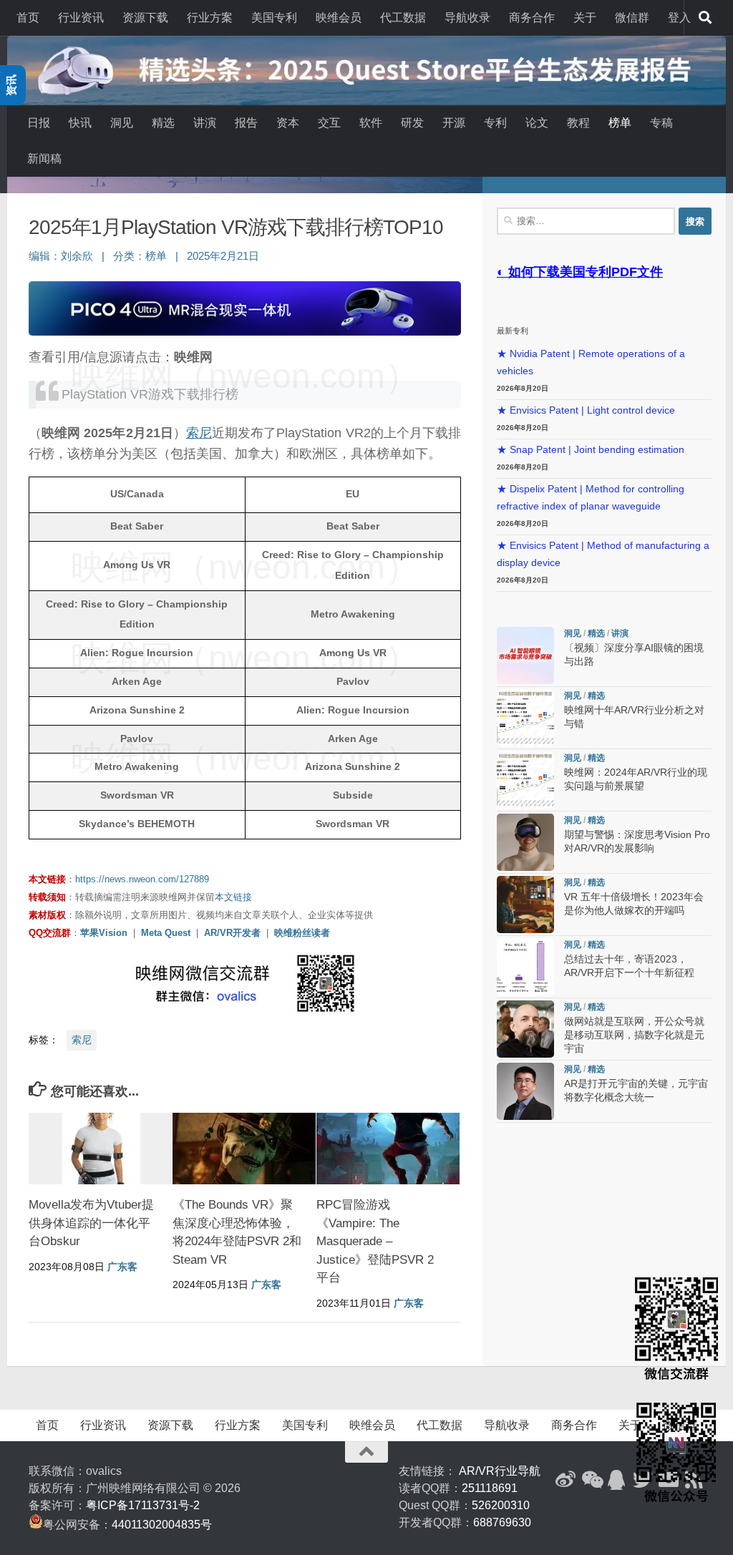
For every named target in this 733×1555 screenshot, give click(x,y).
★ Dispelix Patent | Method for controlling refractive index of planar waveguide (590, 498)
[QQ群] (617, 1480)
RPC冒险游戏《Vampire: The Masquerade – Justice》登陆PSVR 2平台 (375, 1241)
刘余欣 (77, 256)
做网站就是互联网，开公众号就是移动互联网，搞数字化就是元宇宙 (634, 1035)
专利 (495, 123)
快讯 (80, 123)
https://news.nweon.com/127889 (142, 879)
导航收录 (467, 17)
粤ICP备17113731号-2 (143, 1505)
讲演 (204, 123)
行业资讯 (81, 17)
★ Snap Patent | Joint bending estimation (590, 449)
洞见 (121, 123)
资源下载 (145, 17)
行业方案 (210, 17)
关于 (584, 17)
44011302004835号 (162, 1525)
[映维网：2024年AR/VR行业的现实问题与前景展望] (525, 780)
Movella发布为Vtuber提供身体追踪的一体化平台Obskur (91, 1223)
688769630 (502, 1522)
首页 (27, 17)
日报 (38, 123)
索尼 (199, 433)
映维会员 (338, 17)
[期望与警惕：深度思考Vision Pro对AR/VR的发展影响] (525, 842)
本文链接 (233, 897)
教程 (578, 123)
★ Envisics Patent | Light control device (586, 410)
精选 (163, 123)
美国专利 (274, 17)
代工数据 (403, 17)
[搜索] (705, 18)
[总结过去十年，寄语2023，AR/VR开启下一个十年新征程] (525, 966)
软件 (370, 123)
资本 (287, 123)
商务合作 (532, 17)
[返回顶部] (366, 1452)
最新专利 (512, 330)
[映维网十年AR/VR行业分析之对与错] (525, 717)
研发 (412, 123)
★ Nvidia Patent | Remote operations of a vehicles (591, 362)
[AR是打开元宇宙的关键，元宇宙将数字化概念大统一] (525, 1091)
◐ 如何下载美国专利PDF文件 (580, 272)
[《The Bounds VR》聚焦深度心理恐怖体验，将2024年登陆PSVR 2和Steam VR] (244, 1148)
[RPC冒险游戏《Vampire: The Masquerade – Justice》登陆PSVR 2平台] (388, 1148)
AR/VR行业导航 (499, 1471)
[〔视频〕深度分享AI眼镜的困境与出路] (525, 655)
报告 (246, 123)
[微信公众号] (591, 1480)
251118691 (490, 1488)
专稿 (661, 123)
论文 (536, 123)
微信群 (632, 17)
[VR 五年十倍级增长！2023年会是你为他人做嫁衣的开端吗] (525, 904)
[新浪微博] (565, 1480)
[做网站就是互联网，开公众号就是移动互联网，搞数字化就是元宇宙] (525, 1029)
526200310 (501, 1505)
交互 (329, 123)
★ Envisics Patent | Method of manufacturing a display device (603, 554)
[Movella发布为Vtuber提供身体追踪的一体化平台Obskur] (100, 1148)
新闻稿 (44, 158)
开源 (453, 123)
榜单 (619, 123)
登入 (679, 17)
